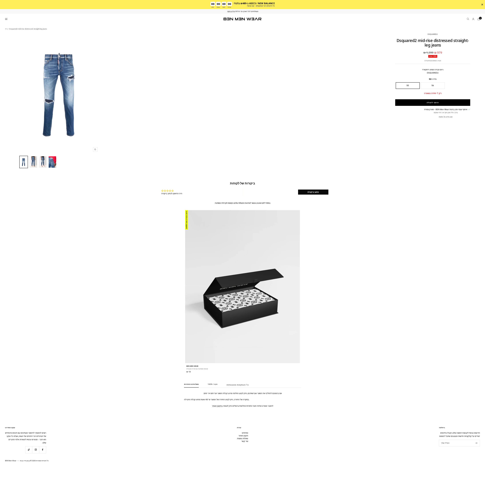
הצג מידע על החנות (446, 117)
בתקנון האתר (217, 406)
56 (433, 85)
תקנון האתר (243, 435)
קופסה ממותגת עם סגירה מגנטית (197, 369)
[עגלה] (478, 19)
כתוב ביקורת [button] (313, 192)
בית (6, 29)
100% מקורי (212, 384)
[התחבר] (473, 19)
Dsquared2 (433, 34)
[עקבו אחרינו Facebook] (42, 449)
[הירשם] (476, 443)
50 (408, 85)
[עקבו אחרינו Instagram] (35, 449)
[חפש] (468, 19)
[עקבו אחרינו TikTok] (28, 449)
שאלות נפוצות (242, 438)
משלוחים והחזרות (191, 384)
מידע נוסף (231, 11)
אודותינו (245, 433)
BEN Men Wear (192, 366)
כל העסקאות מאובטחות (238, 385)
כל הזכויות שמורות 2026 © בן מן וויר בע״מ (34, 461)
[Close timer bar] (482, 4)
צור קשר (244, 441)
